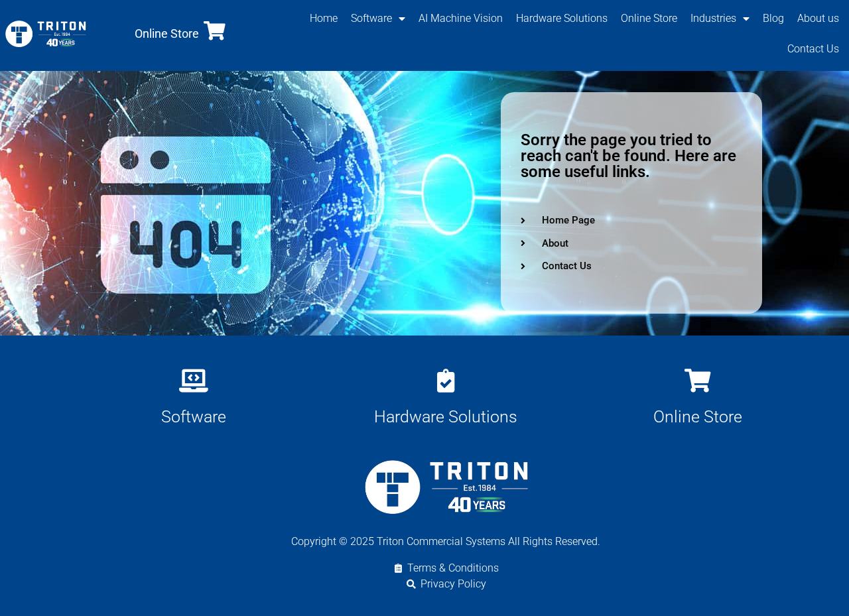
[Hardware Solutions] (445, 380)
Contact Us (813, 48)
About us (818, 18)
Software (371, 18)
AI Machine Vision (461, 18)
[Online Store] (214, 30)
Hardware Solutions (562, 18)
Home (324, 18)
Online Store (167, 33)
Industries (713, 18)
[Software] (193, 380)
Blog (773, 18)
